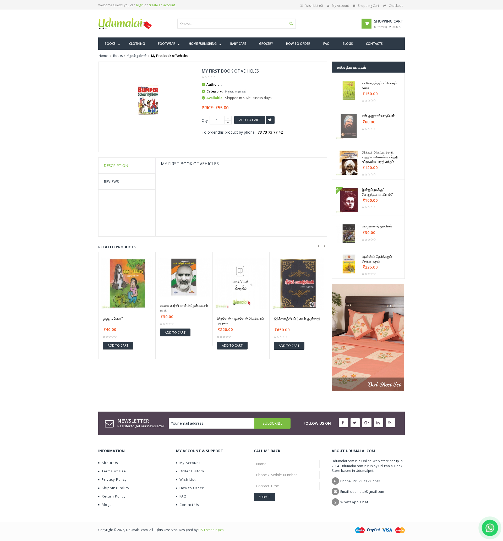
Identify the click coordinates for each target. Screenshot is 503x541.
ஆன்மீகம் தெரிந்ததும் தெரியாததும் (377, 259)
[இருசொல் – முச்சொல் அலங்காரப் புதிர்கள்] (241, 284)
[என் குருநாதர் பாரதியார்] (349, 126)
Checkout (396, 5)
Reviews (111, 181)
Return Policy (114, 496)
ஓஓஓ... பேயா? (113, 318)
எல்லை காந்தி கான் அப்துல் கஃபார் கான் (184, 308)
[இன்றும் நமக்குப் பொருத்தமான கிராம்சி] (349, 200)
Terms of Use (114, 471)
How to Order (191, 487)
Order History (191, 471)
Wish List (187, 479)
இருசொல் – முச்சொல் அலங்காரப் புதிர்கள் (240, 320)
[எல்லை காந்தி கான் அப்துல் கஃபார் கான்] (184, 277)
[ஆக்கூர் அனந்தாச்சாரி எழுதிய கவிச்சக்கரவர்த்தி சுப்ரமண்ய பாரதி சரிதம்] (349, 163)
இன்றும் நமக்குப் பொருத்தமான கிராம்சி (377, 192)
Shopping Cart (368, 5)
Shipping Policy (115, 487)
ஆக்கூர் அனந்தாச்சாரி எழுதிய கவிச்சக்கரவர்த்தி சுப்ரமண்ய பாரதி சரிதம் (380, 157)
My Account (340, 5)
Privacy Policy (114, 479)
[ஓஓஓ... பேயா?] (127, 284)
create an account (162, 5)
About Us (110, 462)
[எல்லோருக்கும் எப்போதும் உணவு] (349, 90)
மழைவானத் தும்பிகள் (377, 226)
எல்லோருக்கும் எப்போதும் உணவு (379, 85)
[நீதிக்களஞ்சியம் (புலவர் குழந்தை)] (298, 284)
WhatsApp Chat (354, 502)
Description (116, 165)
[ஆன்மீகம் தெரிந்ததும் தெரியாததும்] (349, 264)
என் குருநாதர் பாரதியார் (378, 115)
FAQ (183, 496)
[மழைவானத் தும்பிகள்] (349, 233)
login (140, 5)
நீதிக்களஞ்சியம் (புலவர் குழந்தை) (297, 318)
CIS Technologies (210, 530)
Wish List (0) (314, 5)
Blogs (107, 504)
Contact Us (189, 504)
